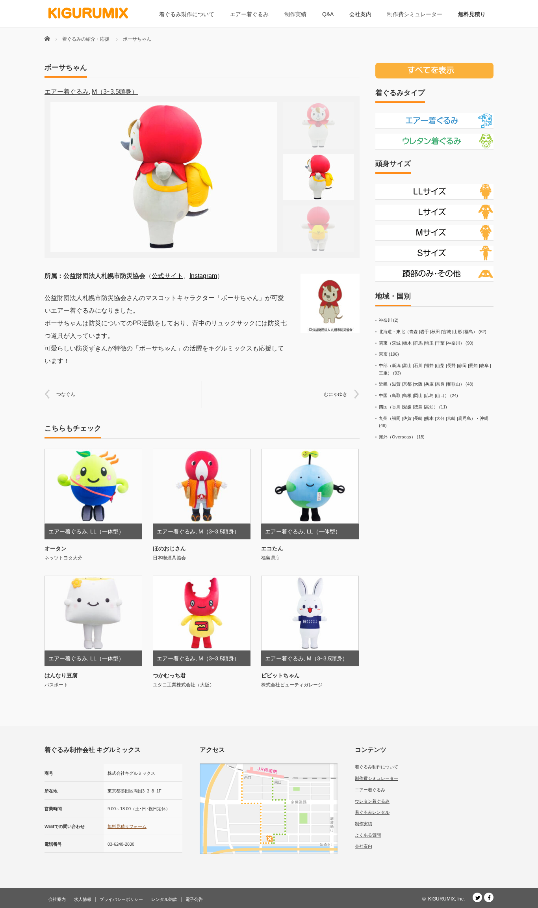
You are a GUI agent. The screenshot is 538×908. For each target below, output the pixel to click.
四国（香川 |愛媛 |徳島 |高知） (408, 407)
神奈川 (385, 320)
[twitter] (477, 897)
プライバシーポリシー (121, 899)
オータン (56, 548)
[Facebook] (488, 897)
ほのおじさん (169, 548)
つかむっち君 (169, 675)
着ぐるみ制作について (376, 766)
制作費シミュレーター (414, 14)
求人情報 (82, 899)
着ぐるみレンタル (372, 812)
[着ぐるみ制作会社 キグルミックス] (88, 13)
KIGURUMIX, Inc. (446, 899)
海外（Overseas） (397, 436)
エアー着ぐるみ (249, 14)
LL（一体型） (107, 531)
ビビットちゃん (280, 675)
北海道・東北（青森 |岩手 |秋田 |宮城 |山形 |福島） (428, 331)
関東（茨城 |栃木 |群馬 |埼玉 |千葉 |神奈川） (421, 343)
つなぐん (65, 394)
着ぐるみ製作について (186, 14)
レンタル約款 (164, 899)
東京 (383, 354)
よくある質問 (368, 835)
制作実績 (295, 14)
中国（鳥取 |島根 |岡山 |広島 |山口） (414, 395)
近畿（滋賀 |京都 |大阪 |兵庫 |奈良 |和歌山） (421, 384)
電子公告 (194, 899)
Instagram (203, 275)
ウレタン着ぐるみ (372, 801)
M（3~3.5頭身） (115, 91)
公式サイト (167, 275)
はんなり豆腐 (61, 675)
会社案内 (360, 14)
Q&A (328, 14)
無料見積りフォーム (127, 826)
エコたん (272, 548)
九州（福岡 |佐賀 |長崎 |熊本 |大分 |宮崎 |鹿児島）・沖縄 (433, 418)
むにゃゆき (335, 394)
